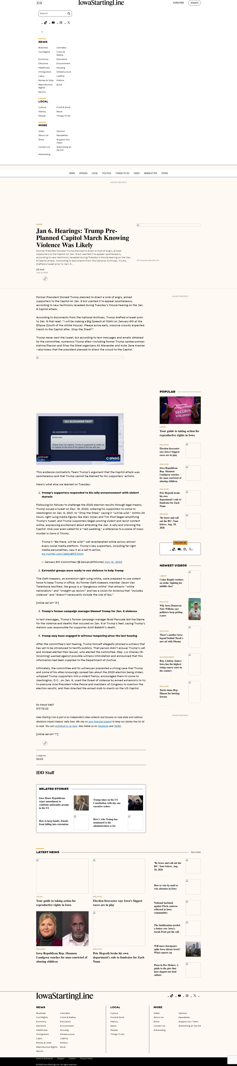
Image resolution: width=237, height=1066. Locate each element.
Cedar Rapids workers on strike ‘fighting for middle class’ (171, 583)
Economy (43, 59)
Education (62, 59)
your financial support (100, 721)
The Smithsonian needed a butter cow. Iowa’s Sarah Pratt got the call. (167, 928)
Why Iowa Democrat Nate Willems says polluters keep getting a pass (171, 610)
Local (95, 173)
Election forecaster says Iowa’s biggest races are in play (169, 452)
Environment (63, 64)
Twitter (117, 726)
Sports (41, 92)
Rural (59, 85)
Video (41, 131)
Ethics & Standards (44, 1058)
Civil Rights (44, 52)
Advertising (44, 154)
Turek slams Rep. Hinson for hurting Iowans (170, 693)
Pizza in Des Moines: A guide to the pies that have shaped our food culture (166, 970)
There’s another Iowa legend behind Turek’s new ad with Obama (171, 638)
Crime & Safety (68, 1017)
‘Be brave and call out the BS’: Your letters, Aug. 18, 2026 (169, 522)
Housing (61, 68)
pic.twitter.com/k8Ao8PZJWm (63, 554)
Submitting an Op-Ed (190, 1026)
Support (60, 1058)
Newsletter (62, 135)
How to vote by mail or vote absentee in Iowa (166, 887)
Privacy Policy (86, 1058)
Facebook (103, 726)
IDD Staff (40, 269)
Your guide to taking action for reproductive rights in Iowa (179, 433)
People (42, 116)
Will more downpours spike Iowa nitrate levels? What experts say (167, 949)
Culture (42, 107)
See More (196, 852)
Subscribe (178, 2)
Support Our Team (188, 1022)
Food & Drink (63, 107)
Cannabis (61, 48)
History (42, 112)
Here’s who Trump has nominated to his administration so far (105, 822)
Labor (41, 76)
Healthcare (44, 68)
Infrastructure (64, 72)
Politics (60, 80)
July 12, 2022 (113, 562)
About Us (43, 135)
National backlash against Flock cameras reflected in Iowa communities (166, 907)
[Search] (69, 13)
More (158, 1007)
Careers (72, 1058)
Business (43, 48)
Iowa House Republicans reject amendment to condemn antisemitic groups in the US (54, 803)
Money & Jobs (45, 80)
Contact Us (44, 147)
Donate (194, 2)
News (59, 112)
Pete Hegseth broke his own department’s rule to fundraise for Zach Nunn (170, 499)
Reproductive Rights (46, 1047)
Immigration (44, 72)
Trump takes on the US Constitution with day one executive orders (107, 803)
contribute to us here (66, 726)
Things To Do (63, 116)
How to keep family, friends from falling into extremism (53, 822)
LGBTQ (60, 76)
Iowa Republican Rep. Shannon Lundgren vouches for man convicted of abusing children (170, 474)
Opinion (61, 131)
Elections (43, 64)
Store (41, 140)
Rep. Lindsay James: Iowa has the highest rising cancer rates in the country (171, 665)
